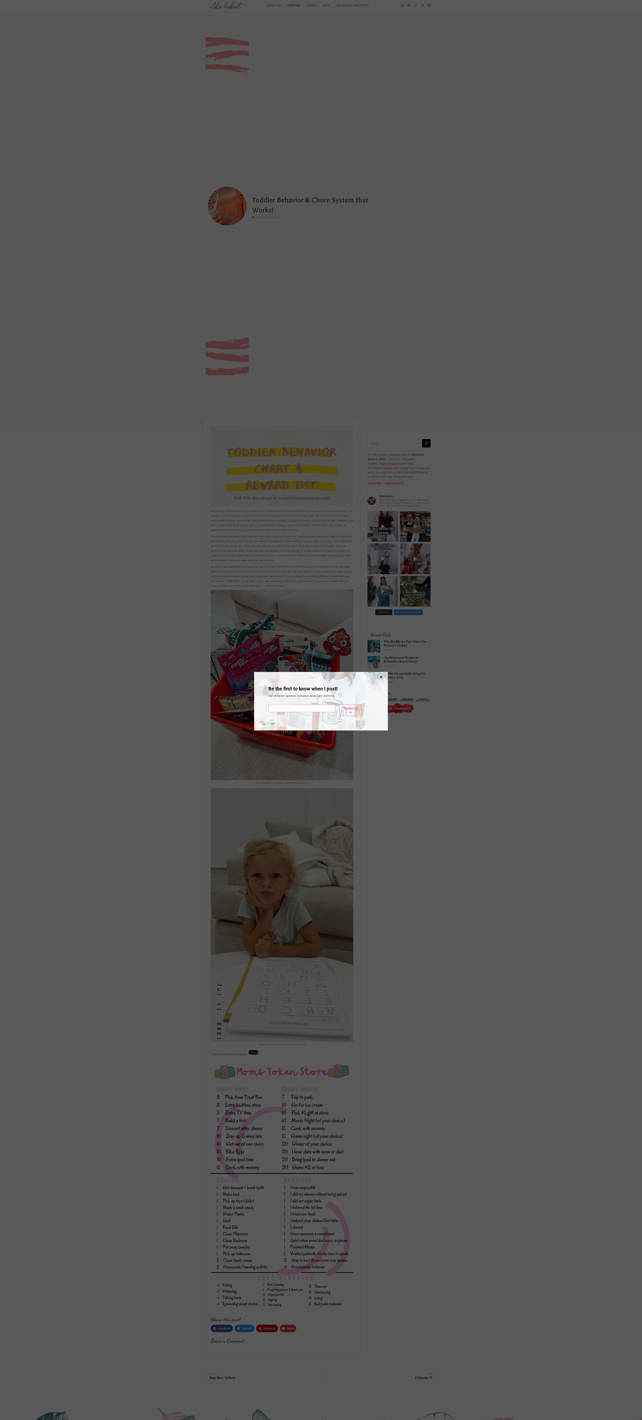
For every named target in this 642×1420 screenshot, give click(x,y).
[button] (381, 677)
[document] (321, 710)
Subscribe (351, 710)
